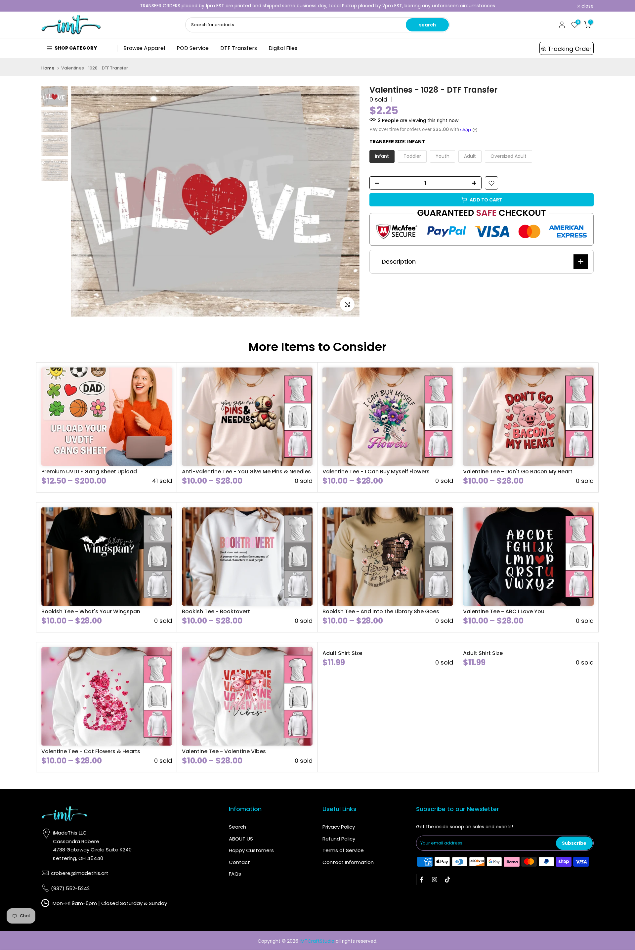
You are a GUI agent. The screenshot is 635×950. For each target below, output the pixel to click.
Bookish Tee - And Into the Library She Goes (380, 611)
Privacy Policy (338, 826)
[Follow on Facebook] (421, 879)
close (51, 6)
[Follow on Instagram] (434, 879)
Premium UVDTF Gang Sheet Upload (89, 471)
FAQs (235, 873)
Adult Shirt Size (342, 653)
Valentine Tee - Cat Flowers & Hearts (90, 751)
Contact (239, 862)
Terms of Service (343, 850)
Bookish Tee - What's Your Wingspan (90, 611)
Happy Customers (251, 850)
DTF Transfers (238, 48)
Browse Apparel (144, 48)
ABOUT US (241, 838)
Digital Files (283, 48)
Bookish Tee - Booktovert (216, 611)
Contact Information (348, 862)
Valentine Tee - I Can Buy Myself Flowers (376, 471)
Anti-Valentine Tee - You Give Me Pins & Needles (246, 471)
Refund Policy (338, 838)
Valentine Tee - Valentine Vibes (224, 751)
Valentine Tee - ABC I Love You (503, 611)
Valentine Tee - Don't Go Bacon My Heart (517, 471)
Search (237, 826)
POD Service (193, 48)
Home (48, 68)
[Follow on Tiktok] (447, 879)
